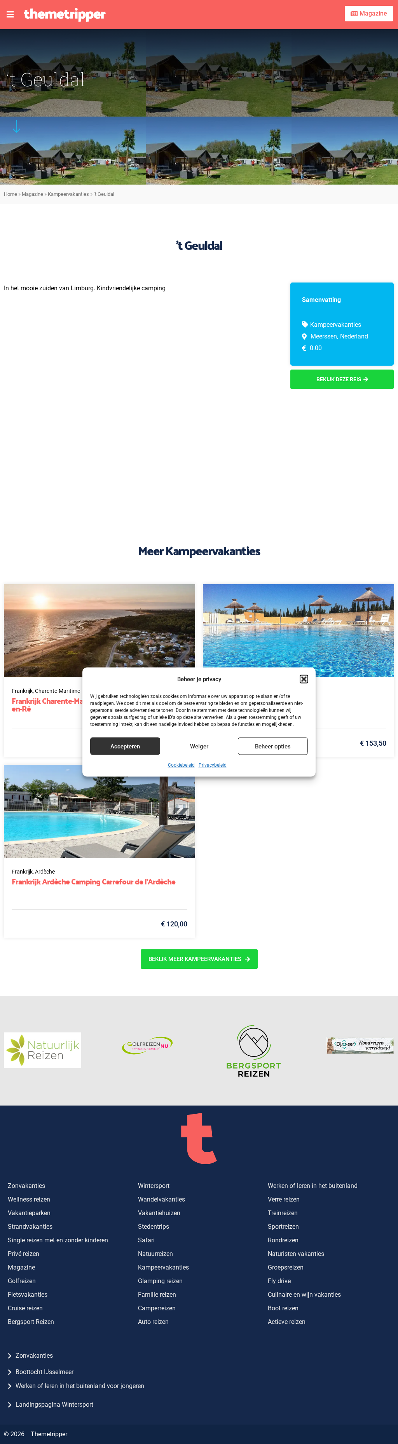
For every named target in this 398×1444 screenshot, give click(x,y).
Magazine (32, 194)
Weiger (199, 746)
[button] (304, 679)
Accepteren (125, 746)
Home (10, 194)
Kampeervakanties (68, 194)
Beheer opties (273, 746)
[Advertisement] (342, 449)
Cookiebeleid (181, 765)
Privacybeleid (213, 765)
